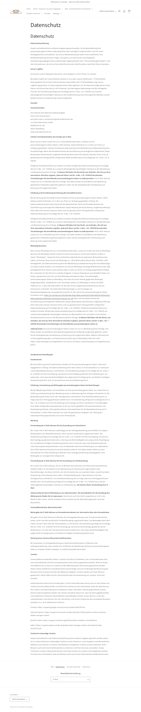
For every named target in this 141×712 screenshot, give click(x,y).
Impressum (86, 667)
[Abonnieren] (87, 679)
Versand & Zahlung (73, 667)
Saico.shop (17, 707)
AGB (52, 667)
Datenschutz (60, 667)
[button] (48, 9)
